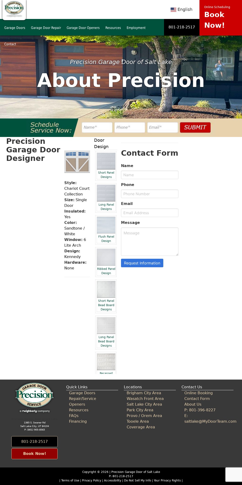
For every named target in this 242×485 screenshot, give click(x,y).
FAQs (73, 415)
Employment (136, 28)
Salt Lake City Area (144, 404)
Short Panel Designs (106, 175)
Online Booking (198, 393)
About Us (192, 404)
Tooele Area (138, 421)
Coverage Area (141, 427)
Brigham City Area (144, 393)
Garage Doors (14, 28)
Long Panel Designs (106, 207)
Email (127, 203)
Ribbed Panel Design (106, 271)
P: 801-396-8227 (200, 410)
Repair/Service (82, 398)
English (184, 9)
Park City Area (140, 410)
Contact (10, 44)
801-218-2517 (182, 27)
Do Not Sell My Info (138, 480)
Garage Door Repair (46, 28)
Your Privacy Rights (167, 480)
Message (130, 222)
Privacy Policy (91, 480)
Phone (127, 184)
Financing (78, 421)
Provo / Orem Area (144, 415)
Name (127, 165)
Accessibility (112, 480)
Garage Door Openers (83, 28)
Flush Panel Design (106, 239)
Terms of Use (70, 480)
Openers (77, 404)
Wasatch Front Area (145, 398)
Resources (113, 28)
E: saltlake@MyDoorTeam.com (207, 418)
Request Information (142, 263)
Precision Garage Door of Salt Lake (135, 472)
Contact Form (197, 398)
